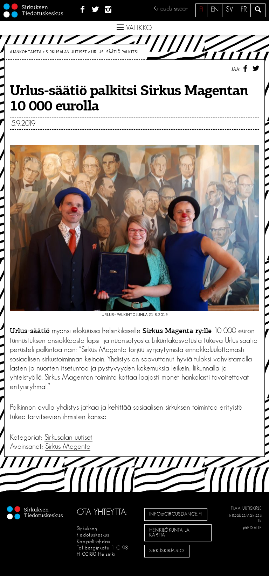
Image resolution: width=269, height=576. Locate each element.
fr (244, 9)
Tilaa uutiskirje (246, 508)
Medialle (252, 528)
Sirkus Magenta (67, 446)
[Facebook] (82, 10)
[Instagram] (108, 10)
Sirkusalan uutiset (66, 52)
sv (229, 9)
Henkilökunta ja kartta (169, 533)
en (215, 9)
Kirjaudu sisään (170, 9)
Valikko (138, 27)
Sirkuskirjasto (166, 550)
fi (201, 9)
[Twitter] (95, 10)
